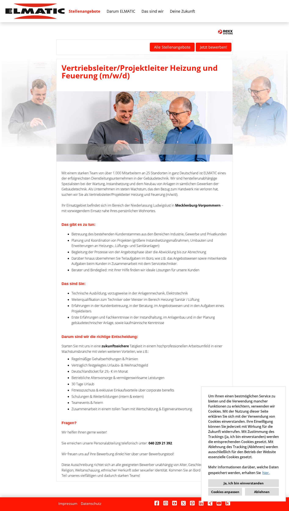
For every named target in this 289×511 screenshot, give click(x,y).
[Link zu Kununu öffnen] (227, 503)
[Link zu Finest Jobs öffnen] (174, 503)
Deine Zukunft (182, 11)
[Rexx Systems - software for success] (225, 32)
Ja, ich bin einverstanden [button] (244, 483)
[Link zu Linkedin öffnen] (201, 503)
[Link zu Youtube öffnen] (219, 503)
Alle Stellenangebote (172, 47)
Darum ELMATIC (121, 11)
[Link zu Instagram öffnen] (165, 503)
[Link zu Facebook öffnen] (156, 503)
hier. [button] (266, 472)
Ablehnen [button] (262, 492)
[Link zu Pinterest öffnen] (192, 503)
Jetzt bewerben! (213, 47)
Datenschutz (91, 503)
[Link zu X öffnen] (183, 503)
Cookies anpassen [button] (225, 492)
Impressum (67, 503)
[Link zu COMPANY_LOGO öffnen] (35, 11)
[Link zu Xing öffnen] (210, 503)
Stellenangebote (84, 11)
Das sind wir (153, 11)
